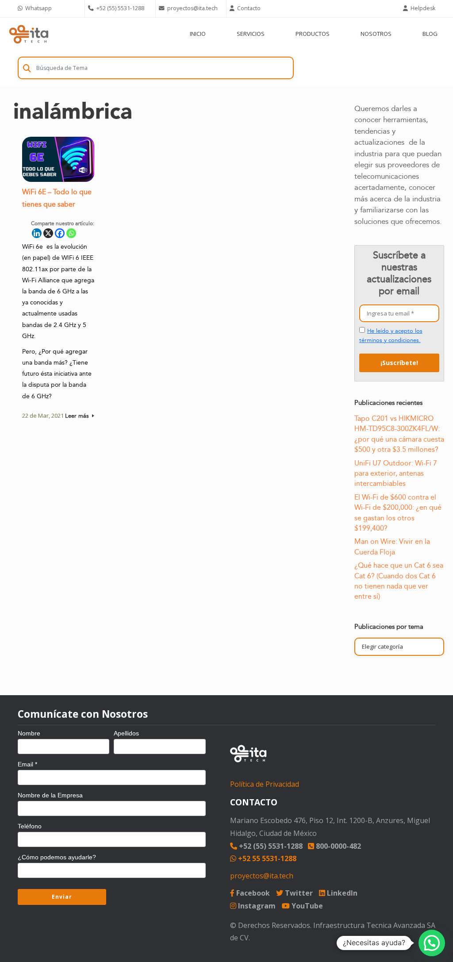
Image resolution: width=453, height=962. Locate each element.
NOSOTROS (376, 34)
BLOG (430, 34)
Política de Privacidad (264, 784)
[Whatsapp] (71, 233)
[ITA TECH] (29, 34)
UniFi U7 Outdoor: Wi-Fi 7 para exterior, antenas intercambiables (395, 473)
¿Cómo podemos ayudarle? (57, 857)
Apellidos (126, 733)
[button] (431, 943)
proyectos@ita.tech (261, 876)
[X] (48, 233)
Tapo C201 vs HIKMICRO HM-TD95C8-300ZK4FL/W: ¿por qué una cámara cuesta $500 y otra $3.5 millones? (399, 434)
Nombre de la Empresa (50, 795)
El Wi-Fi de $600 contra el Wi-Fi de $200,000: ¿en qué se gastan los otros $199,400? (397, 513)
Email (27, 764)
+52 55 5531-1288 (266, 858)
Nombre (29, 733)
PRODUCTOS (313, 34)
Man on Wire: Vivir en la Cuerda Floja (392, 546)
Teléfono (30, 826)
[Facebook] (60, 233)
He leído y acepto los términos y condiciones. (390, 336)
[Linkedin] (37, 233)
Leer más (78, 416)
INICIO (198, 34)
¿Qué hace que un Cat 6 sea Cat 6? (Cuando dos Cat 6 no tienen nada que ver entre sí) (398, 581)
